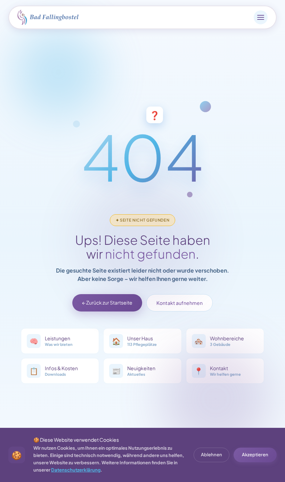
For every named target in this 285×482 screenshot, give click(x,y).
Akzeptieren (255, 454)
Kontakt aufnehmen (179, 303)
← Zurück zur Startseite (107, 302)
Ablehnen (211, 454)
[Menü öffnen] (261, 17)
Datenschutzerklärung (75, 470)
